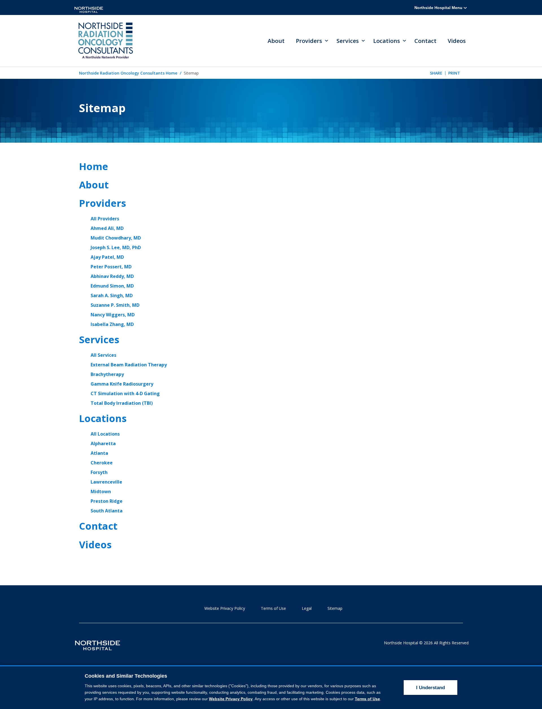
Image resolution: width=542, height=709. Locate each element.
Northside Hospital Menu (439, 7)
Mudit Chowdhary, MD (116, 238)
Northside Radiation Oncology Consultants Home (128, 73)
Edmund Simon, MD (112, 286)
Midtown (101, 491)
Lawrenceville (106, 482)
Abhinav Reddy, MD (112, 276)
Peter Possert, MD (111, 267)
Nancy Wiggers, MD (113, 315)
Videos (457, 41)
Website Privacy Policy (224, 608)
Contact (425, 41)
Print (454, 73)
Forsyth (99, 472)
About (276, 41)
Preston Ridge (107, 501)
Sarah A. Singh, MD (112, 295)
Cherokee (102, 463)
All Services (103, 355)
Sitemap (334, 608)
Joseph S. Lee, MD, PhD (116, 247)
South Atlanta (107, 511)
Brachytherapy (107, 374)
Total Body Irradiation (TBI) (122, 403)
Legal (307, 608)
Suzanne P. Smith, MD (115, 305)
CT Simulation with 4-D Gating (125, 393)
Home (93, 166)
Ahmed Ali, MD (107, 228)
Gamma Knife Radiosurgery (122, 384)
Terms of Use (273, 608)
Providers (102, 203)
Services (99, 339)
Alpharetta (103, 443)
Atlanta (99, 453)
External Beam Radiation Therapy (129, 365)
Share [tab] (436, 73)
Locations (102, 418)
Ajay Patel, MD (107, 257)
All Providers (105, 219)
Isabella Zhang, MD (112, 324)
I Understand (430, 687)
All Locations (105, 434)
